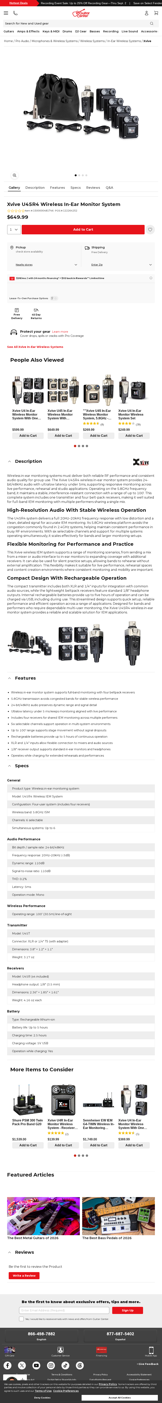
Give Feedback (148, 1364)
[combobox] (14, 229)
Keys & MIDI (51, 31)
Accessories (150, 31)
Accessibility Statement (139, 1374)
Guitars (9, 31)
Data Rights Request (100, 1379)
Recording (111, 31)
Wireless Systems (92, 41)
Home (8, 41)
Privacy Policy (108, 1384)
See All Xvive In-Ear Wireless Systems (35, 347)
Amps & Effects (28, 31)
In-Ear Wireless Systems (124, 41)
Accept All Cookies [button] (120, 1397)
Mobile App (151, 1355)
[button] (81, 461)
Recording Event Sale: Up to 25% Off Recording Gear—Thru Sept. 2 (83, 3)
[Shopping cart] (156, 13)
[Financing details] (151, 278)
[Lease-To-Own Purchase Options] (54, 298)
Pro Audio (22, 41)
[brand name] (141, 462)
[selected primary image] (81, 107)
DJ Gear (81, 31)
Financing (101, 1355)
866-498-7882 (41, 1334)
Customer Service (61, 1355)
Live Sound (130, 31)
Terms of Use (43, 1390)
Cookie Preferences (66, 1390)
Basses (95, 31)
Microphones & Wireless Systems (55, 41)
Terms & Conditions (61, 1374)
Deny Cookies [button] (42, 1397)
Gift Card (9, 1355)
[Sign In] (146, 13)
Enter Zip (97, 264)
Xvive (147, 41)
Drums (67, 31)
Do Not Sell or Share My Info (61, 1379)
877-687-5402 (120, 1334)
